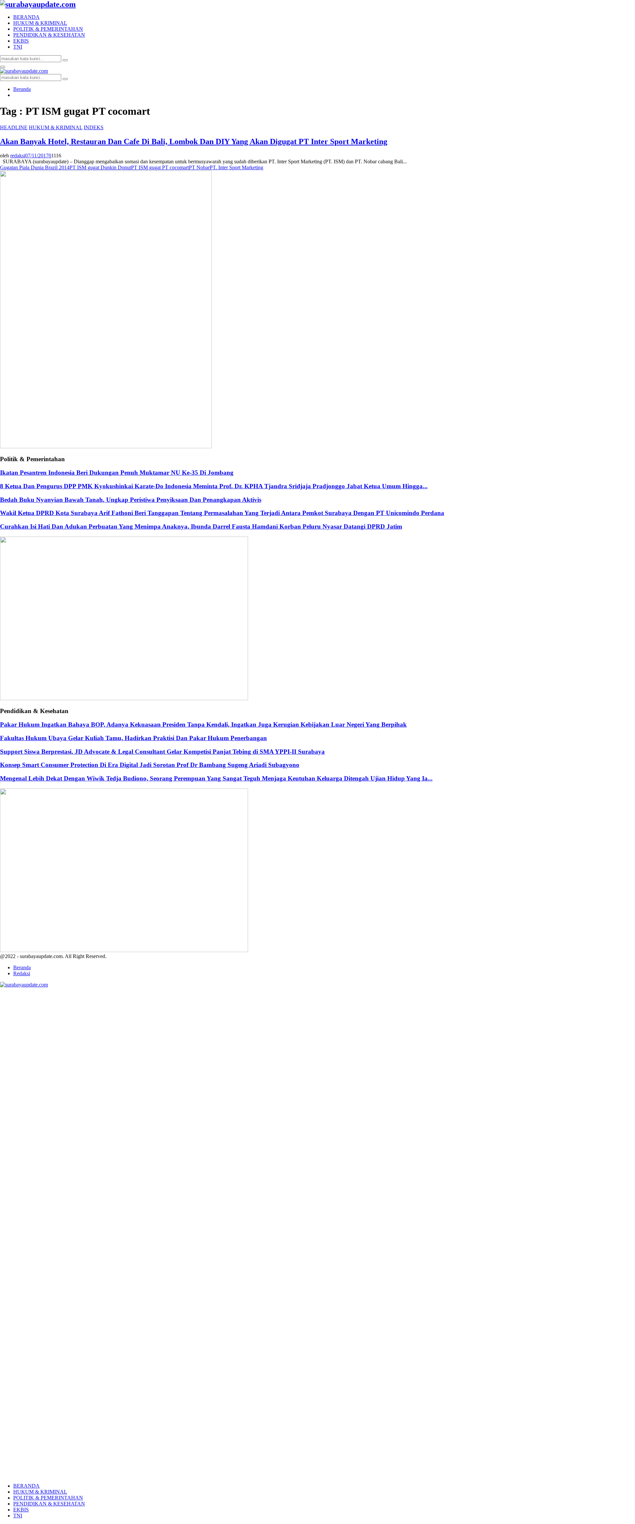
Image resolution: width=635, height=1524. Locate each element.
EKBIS (21, 41)
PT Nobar (199, 167)
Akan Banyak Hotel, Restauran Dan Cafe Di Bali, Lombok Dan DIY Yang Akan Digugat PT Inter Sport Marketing (193, 141)
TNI (17, 47)
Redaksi (21, 973)
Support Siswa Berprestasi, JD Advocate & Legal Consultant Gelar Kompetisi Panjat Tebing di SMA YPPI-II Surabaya (162, 751)
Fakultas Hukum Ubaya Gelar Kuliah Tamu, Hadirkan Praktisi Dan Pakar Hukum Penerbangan (133, 738)
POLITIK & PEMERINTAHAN (48, 29)
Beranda (22, 967)
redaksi (17, 155)
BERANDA (26, 17)
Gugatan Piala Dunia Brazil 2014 (34, 167)
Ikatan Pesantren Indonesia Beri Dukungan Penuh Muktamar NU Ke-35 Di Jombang (116, 472)
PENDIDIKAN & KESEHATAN (49, 35)
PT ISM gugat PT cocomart (160, 167)
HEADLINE (13, 127)
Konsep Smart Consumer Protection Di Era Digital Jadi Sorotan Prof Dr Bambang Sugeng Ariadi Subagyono (149, 764)
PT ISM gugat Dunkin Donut (100, 167)
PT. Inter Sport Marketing (236, 167)
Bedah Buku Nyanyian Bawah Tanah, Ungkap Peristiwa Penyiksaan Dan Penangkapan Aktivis (130, 499)
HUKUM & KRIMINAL (40, 23)
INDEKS (94, 127)
